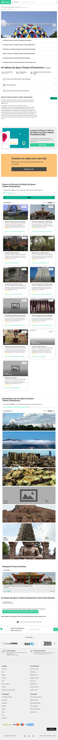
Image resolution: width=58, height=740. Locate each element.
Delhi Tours (33, 672)
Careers (4, 687)
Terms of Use (43, 735)
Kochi (3, 712)
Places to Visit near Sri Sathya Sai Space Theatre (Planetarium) (19, 53)
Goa (3, 715)
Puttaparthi (17, 7)
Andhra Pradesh (10, 7)
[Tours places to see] (5, 2)
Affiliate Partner (34, 700)
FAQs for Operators (35, 709)
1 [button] (21, 644)
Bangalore (4, 703)
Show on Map (42, 145)
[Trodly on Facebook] (24, 735)
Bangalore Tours (34, 678)
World (2, 7)
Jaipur (3, 709)
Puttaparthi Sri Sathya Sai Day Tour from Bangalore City (18, 586)
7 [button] (34, 644)
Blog (3, 672)
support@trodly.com (10, 653)
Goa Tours (33, 681)
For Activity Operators (36, 697)
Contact (4, 678)
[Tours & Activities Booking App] (29, 729)
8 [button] (36, 644)
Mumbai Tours (34, 675)
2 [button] (23, 644)
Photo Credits (5, 684)
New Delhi (4, 700)
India (5, 7)
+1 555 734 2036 (14, 655)
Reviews (4, 675)
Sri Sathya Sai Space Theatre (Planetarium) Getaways (16, 58)
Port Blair (4, 718)
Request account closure (8, 690)
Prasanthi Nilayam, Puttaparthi (10, 108)
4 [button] (28, 644)
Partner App (33, 712)
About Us (4, 669)
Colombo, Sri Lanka (7, 697)
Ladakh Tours (33, 690)
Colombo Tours (34, 669)
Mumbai (4, 706)
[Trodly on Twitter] (33, 735)
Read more (7, 228)
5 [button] (30, 644)
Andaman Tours (34, 687)
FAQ (3, 681)
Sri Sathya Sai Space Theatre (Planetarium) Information (17, 40)
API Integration (34, 706)
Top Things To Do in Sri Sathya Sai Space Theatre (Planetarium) (19, 44)
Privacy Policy (52, 735)
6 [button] (32, 644)
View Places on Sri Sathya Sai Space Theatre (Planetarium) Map (19, 49)
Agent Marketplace (35, 703)
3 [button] (26, 644)
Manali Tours (33, 684)
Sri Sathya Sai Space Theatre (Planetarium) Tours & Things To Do (19, 62)
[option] (29, 24)
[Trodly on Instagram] (29, 735)
